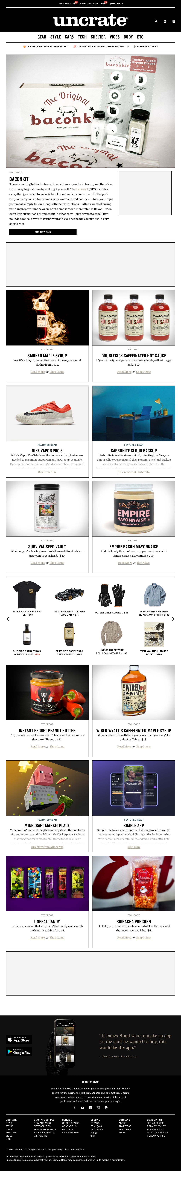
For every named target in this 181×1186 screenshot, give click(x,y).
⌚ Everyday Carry (145, 46)
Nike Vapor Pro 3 (47, 451)
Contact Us (69, 1126)
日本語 (93, 1132)
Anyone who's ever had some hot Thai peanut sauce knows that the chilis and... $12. (47, 737)
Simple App (134, 825)
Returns (67, 1129)
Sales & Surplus (44, 1132)
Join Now (134, 846)
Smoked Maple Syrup (47, 356)
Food (19, 172)
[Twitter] (75, 1108)
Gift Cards (41, 1135)
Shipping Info (70, 1132)
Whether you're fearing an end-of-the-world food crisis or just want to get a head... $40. (47, 553)
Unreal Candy (47, 921)
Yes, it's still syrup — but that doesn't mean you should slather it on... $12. (47, 362)
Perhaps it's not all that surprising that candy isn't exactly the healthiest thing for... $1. (47, 928)
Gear (41, 37)
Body (128, 37)
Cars (69, 37)
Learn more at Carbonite (134, 472)
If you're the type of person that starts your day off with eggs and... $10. (133, 362)
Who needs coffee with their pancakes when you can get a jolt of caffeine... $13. (134, 737)
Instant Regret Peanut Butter (47, 730)
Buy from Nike (47, 472)
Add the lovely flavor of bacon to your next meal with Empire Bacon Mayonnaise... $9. (134, 553)
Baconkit (19, 178)
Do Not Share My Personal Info (157, 1134)
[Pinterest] (106, 1108)
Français (96, 1126)
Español (95, 1122)
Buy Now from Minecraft (47, 846)
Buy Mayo (143, 562)
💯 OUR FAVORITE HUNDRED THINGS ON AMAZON (101, 46)
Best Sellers (42, 1126)
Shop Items (56, 371)
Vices (115, 37)
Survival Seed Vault (47, 547)
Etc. (8, 1138)
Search (156, 21)
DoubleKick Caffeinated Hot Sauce (133, 356)
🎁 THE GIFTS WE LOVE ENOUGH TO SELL (46, 46)
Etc (140, 37)
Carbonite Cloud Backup (134, 451)
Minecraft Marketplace (47, 825)
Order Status (71, 1122)
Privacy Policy (156, 1126)
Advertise (125, 1126)
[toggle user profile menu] (165, 21)
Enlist (123, 1132)
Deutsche (96, 1129)
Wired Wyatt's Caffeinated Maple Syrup (133, 730)
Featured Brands (45, 1129)
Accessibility (155, 1129)
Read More (38, 371)
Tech (82, 37)
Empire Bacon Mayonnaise (133, 547)
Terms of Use (155, 1122)
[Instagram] (98, 1108)
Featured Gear (47, 444)
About (123, 1122)
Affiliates (125, 1129)
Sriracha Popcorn (134, 921)
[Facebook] (90, 1108)
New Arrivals (42, 1122)
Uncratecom (67, 3)
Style (55, 37)
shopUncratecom (93, 3)
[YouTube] (83, 1108)
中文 (92, 1135)
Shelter (98, 37)
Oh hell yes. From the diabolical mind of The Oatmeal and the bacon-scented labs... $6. (134, 928)
